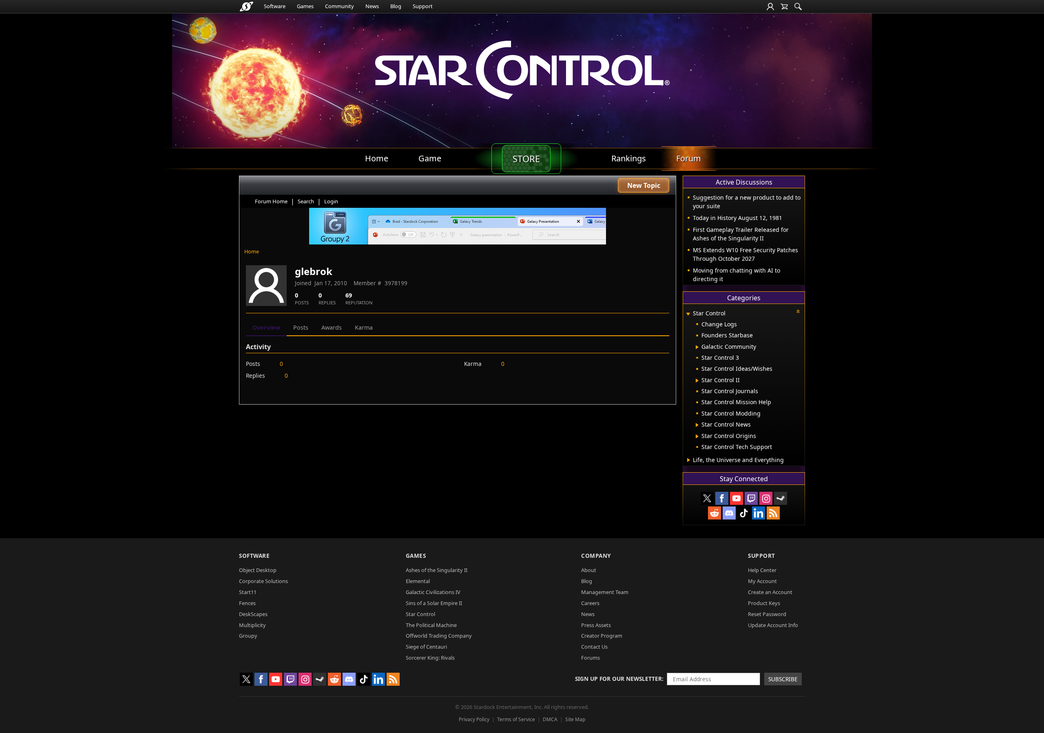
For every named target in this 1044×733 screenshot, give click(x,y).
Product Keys (764, 603)
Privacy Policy (474, 719)
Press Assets (596, 625)
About (588, 570)
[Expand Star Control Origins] (697, 436)
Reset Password (767, 614)
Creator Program (601, 635)
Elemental (418, 581)
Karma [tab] (364, 327)
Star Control (420, 614)
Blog (395, 6)
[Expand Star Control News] (697, 425)
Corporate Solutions (263, 581)
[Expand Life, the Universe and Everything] (688, 460)
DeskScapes (253, 614)
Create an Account (770, 592)
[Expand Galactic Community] (697, 347)
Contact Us (594, 646)
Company (596, 555)
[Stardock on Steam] (780, 498)
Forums (590, 657)
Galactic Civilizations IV (433, 592)
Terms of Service (516, 719)
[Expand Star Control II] (697, 381)
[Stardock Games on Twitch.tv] (751, 498)
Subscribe (783, 679)
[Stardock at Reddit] (714, 513)
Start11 (248, 592)
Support (423, 6)
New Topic (643, 185)
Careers (590, 603)
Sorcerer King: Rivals (430, 657)
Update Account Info (773, 625)
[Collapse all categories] (798, 311)
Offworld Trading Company (439, 635)
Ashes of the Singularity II (436, 570)
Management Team (604, 592)
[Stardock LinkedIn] (758, 513)
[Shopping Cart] (784, 6)
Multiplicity (252, 625)
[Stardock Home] (246, 6)
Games (305, 6)
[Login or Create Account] (770, 6)
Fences (247, 603)
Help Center (762, 570)
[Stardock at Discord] (729, 513)
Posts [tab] (300, 327)
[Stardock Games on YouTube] (736, 498)
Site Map (575, 719)
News (372, 6)
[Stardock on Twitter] (707, 498)
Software (274, 6)
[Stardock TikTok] (744, 513)
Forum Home (271, 201)
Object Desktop (257, 570)
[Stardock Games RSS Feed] (773, 513)
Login (331, 201)
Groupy (248, 635)
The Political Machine (431, 625)
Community (339, 6)
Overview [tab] (266, 327)
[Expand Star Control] (688, 314)
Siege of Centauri (426, 646)
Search (306, 201)
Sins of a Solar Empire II (434, 603)
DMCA (550, 719)
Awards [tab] (331, 327)
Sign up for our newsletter (618, 678)
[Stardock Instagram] (766, 498)
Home (251, 251)
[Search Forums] (798, 6)
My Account (762, 581)
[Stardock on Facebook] (721, 498)
